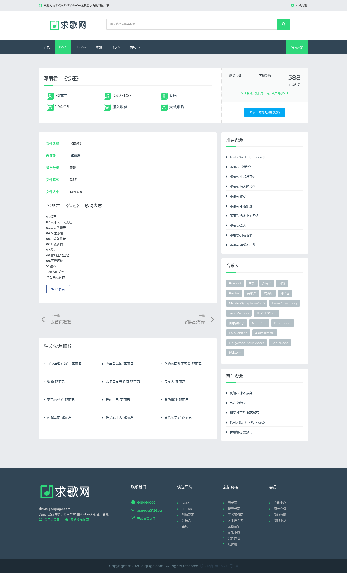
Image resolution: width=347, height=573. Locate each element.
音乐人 (115, 47)
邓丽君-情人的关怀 (242, 186)
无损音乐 (234, 526)
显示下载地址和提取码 (265, 112)
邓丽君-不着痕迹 (241, 206)
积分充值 (301, 5)
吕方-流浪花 (238, 403)
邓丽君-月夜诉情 (241, 235)
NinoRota (259, 323)
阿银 (282, 283)
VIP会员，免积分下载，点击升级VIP (264, 93)
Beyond (235, 283)
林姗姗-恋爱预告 (241, 432)
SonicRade (280, 343)
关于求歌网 (52, 520)
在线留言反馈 (146, 518)
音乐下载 (234, 532)
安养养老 (234, 538)
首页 (47, 47)
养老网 (232, 503)
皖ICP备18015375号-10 (219, 566)
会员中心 (280, 503)
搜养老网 (234, 508)
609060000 (146, 502)
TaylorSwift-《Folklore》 (248, 157)
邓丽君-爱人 (238, 225)
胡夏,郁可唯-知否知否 (244, 412)
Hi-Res (81, 47)
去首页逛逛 (61, 319)
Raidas (234, 293)
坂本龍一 (235, 353)
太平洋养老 (235, 520)
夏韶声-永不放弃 (241, 393)
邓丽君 (75, 155)
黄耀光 (251, 293)
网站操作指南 (79, 520)
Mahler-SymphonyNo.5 (247, 303)
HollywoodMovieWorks (246, 343)
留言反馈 (297, 47)
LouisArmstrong (284, 303)
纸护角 (232, 544)
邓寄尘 (266, 283)
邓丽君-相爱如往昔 (242, 245)
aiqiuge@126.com (151, 510)
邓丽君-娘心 (238, 196)
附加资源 (188, 514)
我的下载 (280, 520)
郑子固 (285, 293)
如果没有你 (195, 319)
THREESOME (266, 313)
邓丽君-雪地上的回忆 (244, 215)
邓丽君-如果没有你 (242, 176)
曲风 (133, 47)
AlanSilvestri (264, 333)
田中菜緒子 (236, 323)
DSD (62, 47)
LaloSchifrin (238, 333)
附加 (99, 47)
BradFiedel (282, 323)
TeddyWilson (239, 313)
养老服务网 (235, 514)
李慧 (252, 283)
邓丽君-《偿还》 (241, 167)
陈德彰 (268, 293)
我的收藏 (280, 514)
